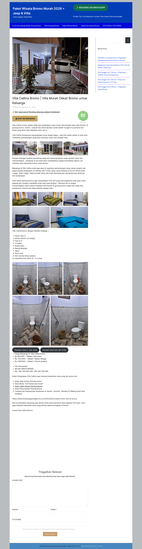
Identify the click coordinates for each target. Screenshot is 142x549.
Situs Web (16, 519)
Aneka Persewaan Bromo (90, 26)
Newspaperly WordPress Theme (91, 546)
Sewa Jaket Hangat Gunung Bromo (29, 386)
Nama (15, 509)
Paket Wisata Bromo (70, 26)
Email (54, 509)
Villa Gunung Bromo (51, 26)
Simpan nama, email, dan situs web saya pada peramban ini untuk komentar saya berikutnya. (50, 529)
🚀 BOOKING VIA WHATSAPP (90, 7)
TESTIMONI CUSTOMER (112, 26)
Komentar (17, 480)
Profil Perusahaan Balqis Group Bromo (26, 26)
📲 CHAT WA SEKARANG (25, 119)
